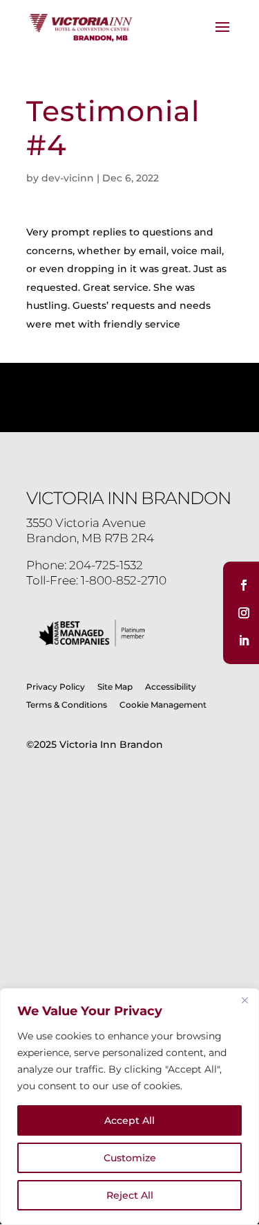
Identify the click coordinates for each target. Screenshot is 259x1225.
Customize (130, 1158)
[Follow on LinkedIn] (244, 640)
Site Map (115, 686)
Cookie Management (163, 704)
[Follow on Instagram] (244, 613)
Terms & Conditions (67, 704)
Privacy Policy (55, 686)
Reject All (129, 1195)
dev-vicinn (67, 178)
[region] (129, 1106)
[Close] (244, 1000)
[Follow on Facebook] (244, 585)
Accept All (129, 1120)
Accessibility (170, 686)
